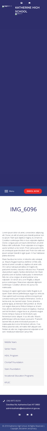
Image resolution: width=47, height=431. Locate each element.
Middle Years (11, 342)
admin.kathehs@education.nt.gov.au (23, 408)
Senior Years (10, 348)
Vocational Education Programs (19, 375)
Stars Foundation (12, 369)
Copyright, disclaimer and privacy (23, 428)
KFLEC (7, 382)
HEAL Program (11, 355)
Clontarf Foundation (14, 362)
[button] (17, 3)
